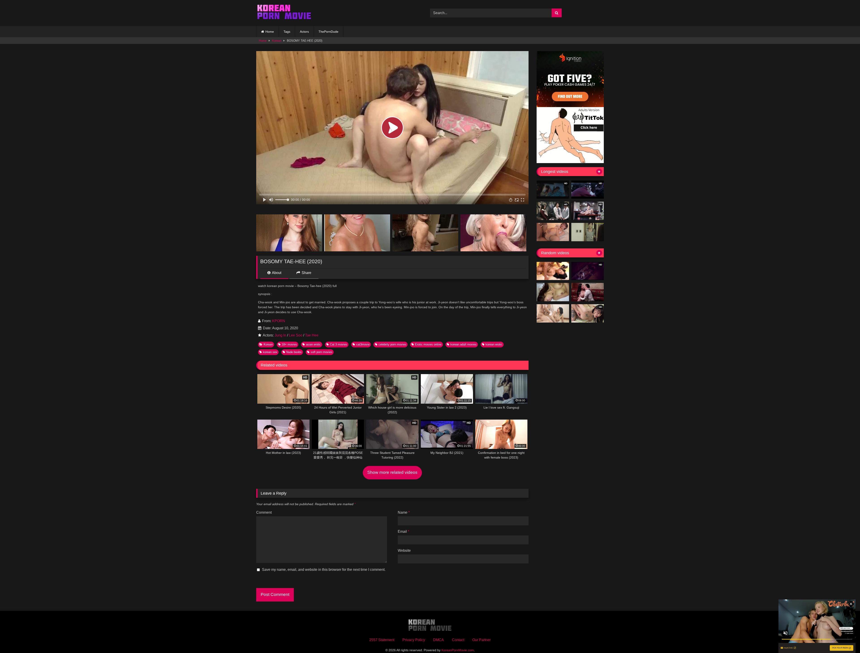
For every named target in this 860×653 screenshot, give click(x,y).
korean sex (270, 352)
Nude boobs (294, 352)
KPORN (278, 321)
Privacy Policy (413, 640)
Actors (304, 31)
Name (404, 512)
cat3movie (363, 344)
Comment (264, 512)
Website (404, 550)
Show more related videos (392, 472)
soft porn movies (321, 352)
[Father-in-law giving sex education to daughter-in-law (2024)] (553, 271)
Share (306, 273)
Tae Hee (311, 335)
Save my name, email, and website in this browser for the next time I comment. (323, 569)
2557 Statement (381, 640)
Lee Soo (295, 335)
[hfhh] (553, 292)
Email (403, 531)
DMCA (438, 640)
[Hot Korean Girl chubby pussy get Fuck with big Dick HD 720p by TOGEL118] (587, 292)
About (276, 273)
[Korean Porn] (284, 13)
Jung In (280, 335)
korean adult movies (463, 344)
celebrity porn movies (392, 344)
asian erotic (313, 344)
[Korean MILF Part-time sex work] (587, 232)
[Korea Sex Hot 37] (553, 232)
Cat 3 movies (338, 344)
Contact (458, 640)
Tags (287, 31)
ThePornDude (328, 31)
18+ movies (289, 344)
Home (269, 31)
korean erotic (494, 344)
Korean (276, 40)
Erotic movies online (428, 344)
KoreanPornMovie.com (457, 650)
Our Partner (481, 640)
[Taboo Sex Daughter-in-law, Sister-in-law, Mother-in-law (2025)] (553, 313)
